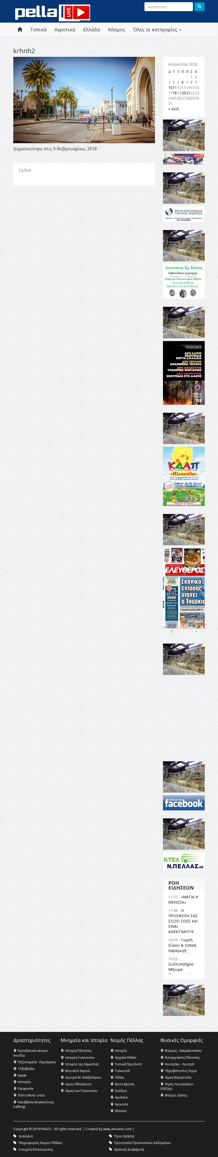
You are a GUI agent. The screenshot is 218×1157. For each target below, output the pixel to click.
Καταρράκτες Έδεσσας (182, 1057)
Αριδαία (121, 1097)
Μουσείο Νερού (77, 1071)
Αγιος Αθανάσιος (78, 1084)
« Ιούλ (173, 108)
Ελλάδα (91, 29)
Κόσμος (116, 29)
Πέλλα (119, 1077)
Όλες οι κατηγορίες (156, 29)
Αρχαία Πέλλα (125, 1057)
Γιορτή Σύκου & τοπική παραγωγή (182, 945)
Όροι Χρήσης (124, 1136)
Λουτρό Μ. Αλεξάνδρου (83, 1077)
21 (188, 92)
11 (175, 87)
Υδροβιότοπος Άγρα (181, 1071)
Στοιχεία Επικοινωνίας (36, 1149)
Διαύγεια (26, 1136)
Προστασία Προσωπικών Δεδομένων (142, 1143)
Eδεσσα (121, 1111)
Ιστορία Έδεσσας (78, 1050)
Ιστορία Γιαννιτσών (80, 1057)
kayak (22, 1075)
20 (184, 92)
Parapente (25, 1088)
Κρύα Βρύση (124, 1084)
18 (175, 92)
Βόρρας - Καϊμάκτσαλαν (183, 1050)
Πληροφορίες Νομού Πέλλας (40, 1143)
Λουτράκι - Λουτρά (179, 1064)
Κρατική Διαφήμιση (129, 1149)
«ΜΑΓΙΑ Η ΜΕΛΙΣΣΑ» (183, 899)
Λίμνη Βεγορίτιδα (178, 1077)
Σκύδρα (121, 1090)
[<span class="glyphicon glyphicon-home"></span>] (19, 29)
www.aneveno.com (117, 1129)
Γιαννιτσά (122, 1071)
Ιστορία (121, 1050)
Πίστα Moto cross (31, 1095)
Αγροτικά (64, 29)
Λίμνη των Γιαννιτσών (81, 1090)
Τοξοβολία (26, 1068)
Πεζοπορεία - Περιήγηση (37, 1062)
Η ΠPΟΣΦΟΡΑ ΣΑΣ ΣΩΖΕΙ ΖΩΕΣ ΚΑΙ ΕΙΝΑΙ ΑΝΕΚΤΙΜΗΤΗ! (183, 921)
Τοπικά (38, 29)
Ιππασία (24, 1082)
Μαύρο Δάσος (176, 1095)
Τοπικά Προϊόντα (128, 1064)
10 (170, 87)
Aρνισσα (121, 1104)
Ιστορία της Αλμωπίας (82, 1064)
